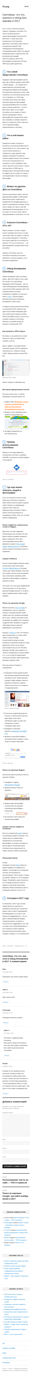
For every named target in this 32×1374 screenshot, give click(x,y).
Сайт (4, 1157)
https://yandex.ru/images (12, 785)
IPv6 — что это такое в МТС (13, 1334)
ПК (3, 1343)
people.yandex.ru (13, 546)
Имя (4, 1140)
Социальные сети (19, 946)
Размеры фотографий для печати (15, 1309)
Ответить (5, 981)
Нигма (18, 865)
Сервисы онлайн (8, 1348)
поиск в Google (20, 607)
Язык (4, 1353)
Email (5, 1148)
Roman (6, 1237)
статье (9, 296)
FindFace (5, 568)
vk (26, 946)
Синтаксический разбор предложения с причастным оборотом (16, 1232)
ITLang (5, 6)
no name (7, 1230)
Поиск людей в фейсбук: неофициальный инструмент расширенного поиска (13, 1271)
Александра (8, 1222)
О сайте (10, 1368)
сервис (19, 833)
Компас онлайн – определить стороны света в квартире (16, 1225)
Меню (27, 6)
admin (4, 946)
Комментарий (8, 1113)
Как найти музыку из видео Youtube (15, 1322)
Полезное (6, 1362)
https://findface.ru (14, 568)
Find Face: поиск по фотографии (15, 1266)
